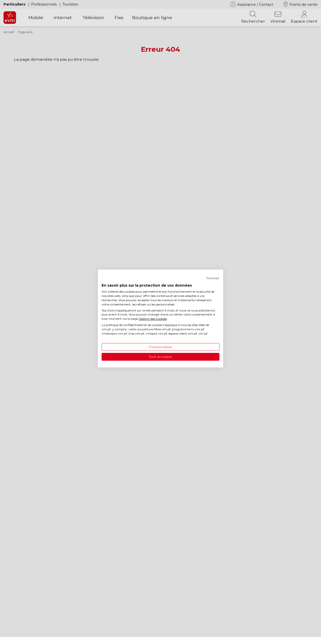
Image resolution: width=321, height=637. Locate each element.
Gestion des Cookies (153, 319)
